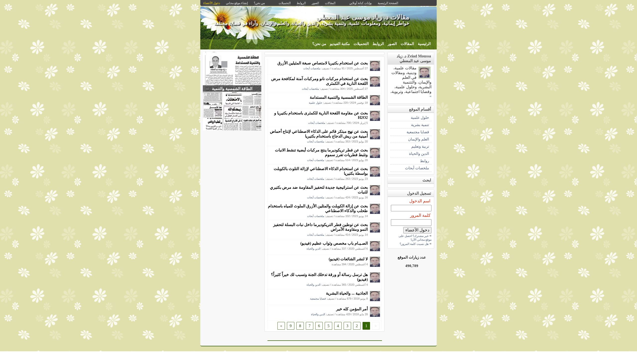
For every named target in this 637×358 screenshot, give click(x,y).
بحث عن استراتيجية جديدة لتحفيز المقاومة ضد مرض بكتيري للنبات (319, 189)
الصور (392, 44)
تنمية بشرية (420, 125)
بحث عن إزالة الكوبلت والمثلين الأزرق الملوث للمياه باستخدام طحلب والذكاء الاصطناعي (318, 208)
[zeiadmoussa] (375, 70)
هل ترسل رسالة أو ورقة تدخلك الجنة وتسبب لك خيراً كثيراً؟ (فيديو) (319, 276)
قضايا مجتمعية (318, 298)
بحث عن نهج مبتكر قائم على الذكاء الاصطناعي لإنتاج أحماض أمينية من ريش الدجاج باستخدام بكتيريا (319, 133)
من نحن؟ (319, 44)
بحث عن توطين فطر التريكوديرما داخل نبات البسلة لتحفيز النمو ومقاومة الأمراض (320, 227)
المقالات (407, 44)
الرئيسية (424, 44)
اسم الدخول (419, 201)
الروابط (378, 44)
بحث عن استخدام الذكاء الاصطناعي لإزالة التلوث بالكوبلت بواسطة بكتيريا (321, 171)
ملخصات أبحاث (311, 68)
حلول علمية (315, 102)
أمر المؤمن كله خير (352, 309)
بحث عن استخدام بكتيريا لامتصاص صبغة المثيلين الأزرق (322, 63)
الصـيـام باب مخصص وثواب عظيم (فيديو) (334, 243)
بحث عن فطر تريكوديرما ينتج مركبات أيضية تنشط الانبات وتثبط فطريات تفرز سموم (321, 152)
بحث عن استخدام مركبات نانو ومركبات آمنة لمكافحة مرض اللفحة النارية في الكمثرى (319, 81)
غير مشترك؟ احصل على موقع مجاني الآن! (415, 237)
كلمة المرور (420, 215)
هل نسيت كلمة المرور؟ (414, 244)
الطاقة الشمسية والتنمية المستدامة (339, 97)
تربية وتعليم (420, 146)
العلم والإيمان (418, 139)
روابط (424, 161)
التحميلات (361, 44)
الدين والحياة (313, 248)
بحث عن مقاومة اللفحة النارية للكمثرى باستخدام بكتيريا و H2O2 (321, 115)
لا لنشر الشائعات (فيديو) (348, 259)
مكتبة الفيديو (340, 44)
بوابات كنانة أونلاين (360, 3)
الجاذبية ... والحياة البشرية (347, 293)
